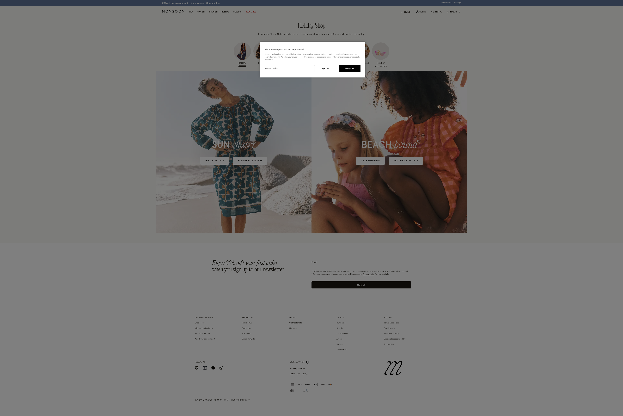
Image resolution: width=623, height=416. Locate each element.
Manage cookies (272, 68)
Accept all (349, 68)
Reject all (325, 68)
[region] (312, 60)
